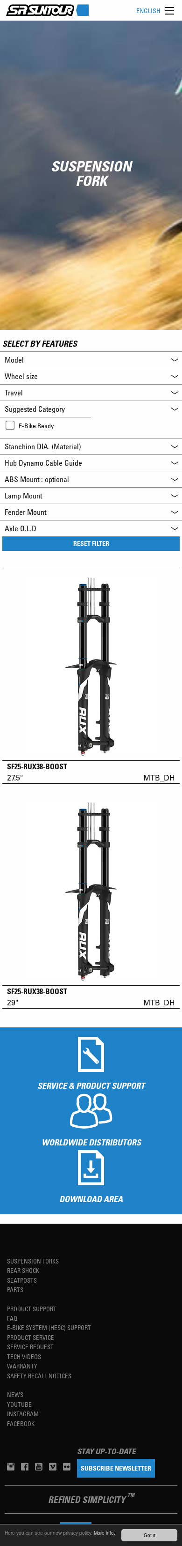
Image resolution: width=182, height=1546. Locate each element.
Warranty (22, 1366)
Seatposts (22, 1280)
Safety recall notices (39, 1376)
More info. (104, 1532)
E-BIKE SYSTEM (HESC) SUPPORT (49, 1327)
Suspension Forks (33, 1261)
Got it (149, 1535)
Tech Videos (24, 1356)
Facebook (21, 1423)
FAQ (12, 1318)
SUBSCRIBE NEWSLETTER (116, 1468)
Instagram (23, 1414)
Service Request (30, 1347)
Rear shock (23, 1270)
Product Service (30, 1337)
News (15, 1394)
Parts (15, 1289)
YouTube (19, 1404)
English (148, 11)
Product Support (31, 1309)
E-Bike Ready (36, 426)
